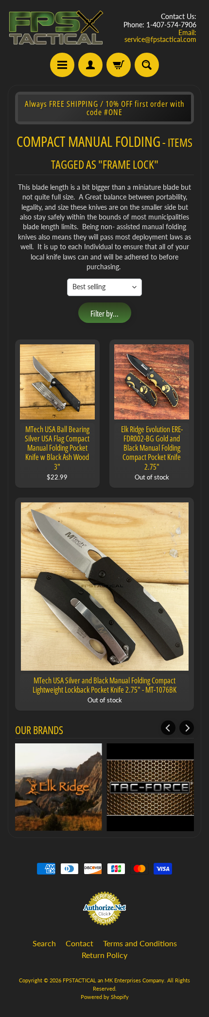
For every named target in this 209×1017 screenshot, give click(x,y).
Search (44, 943)
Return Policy (104, 954)
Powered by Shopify (105, 997)
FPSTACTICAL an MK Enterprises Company (113, 980)
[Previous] (168, 727)
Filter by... (104, 313)
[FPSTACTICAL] (56, 28)
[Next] (186, 727)
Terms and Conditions (140, 943)
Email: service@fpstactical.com (160, 36)
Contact (79, 943)
